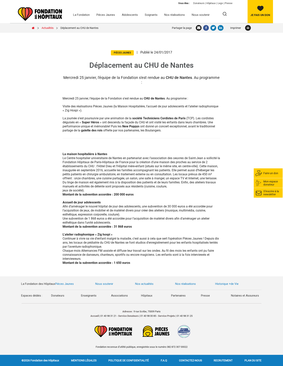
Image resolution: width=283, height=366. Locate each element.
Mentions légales (83, 360)
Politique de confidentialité (128, 360)
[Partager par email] (199, 27)
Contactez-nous (190, 360)
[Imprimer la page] (247, 27)
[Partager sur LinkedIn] (220, 27)
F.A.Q (164, 360)
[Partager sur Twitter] (213, 27)
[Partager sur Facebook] (206, 27)
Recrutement (223, 360)
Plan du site (252, 360)
